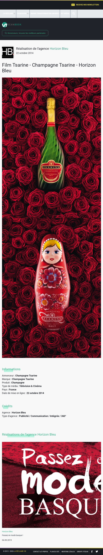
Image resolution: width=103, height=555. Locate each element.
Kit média (65, 13)
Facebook (92, 551)
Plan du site (54, 552)
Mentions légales (68, 552)
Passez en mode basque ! (12, 535)
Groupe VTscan (82, 552)
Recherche (73, 13)
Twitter (97, 551)
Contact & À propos (40, 552)
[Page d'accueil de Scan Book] (51, 24)
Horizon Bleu (59, 49)
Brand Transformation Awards (45, 13)
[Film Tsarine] (51, 148)
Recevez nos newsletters (87, 5)
